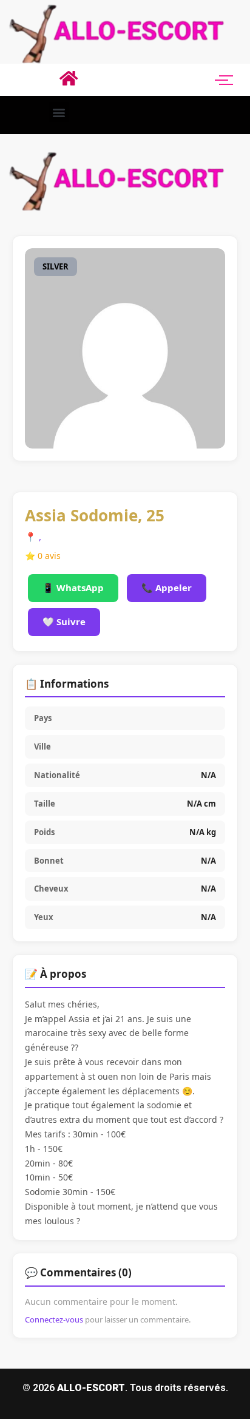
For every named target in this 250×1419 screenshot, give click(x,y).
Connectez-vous (54, 1319)
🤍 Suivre (64, 621)
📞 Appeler (166, 587)
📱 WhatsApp (73, 587)
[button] (59, 112)
